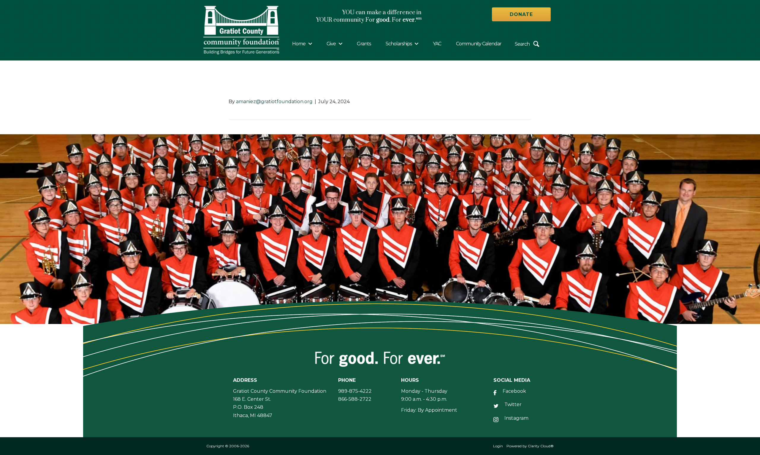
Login (498, 446)
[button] (521, 14)
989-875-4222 (355, 391)
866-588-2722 (354, 399)
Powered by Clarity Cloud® (530, 446)
